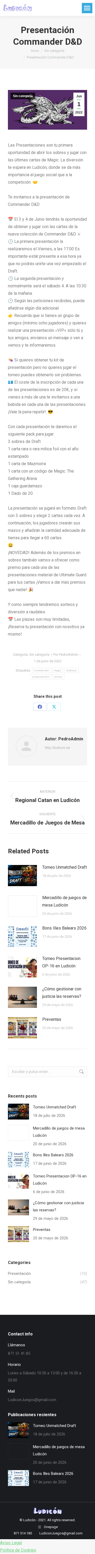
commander (41, 670)
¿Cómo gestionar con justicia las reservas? (61, 992)
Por (65, 654)
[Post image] (22, 875)
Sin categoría (23, 96)
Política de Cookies (18, 1550)
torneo (58, 676)
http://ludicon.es (57, 748)
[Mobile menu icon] (87, 8)
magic (57, 670)
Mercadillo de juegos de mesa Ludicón (64, 901)
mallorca (71, 670)
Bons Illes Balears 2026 (64, 928)
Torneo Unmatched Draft (64, 867)
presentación (40, 676)
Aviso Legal (11, 1542)
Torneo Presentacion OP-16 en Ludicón (61, 962)
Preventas (51, 1019)
